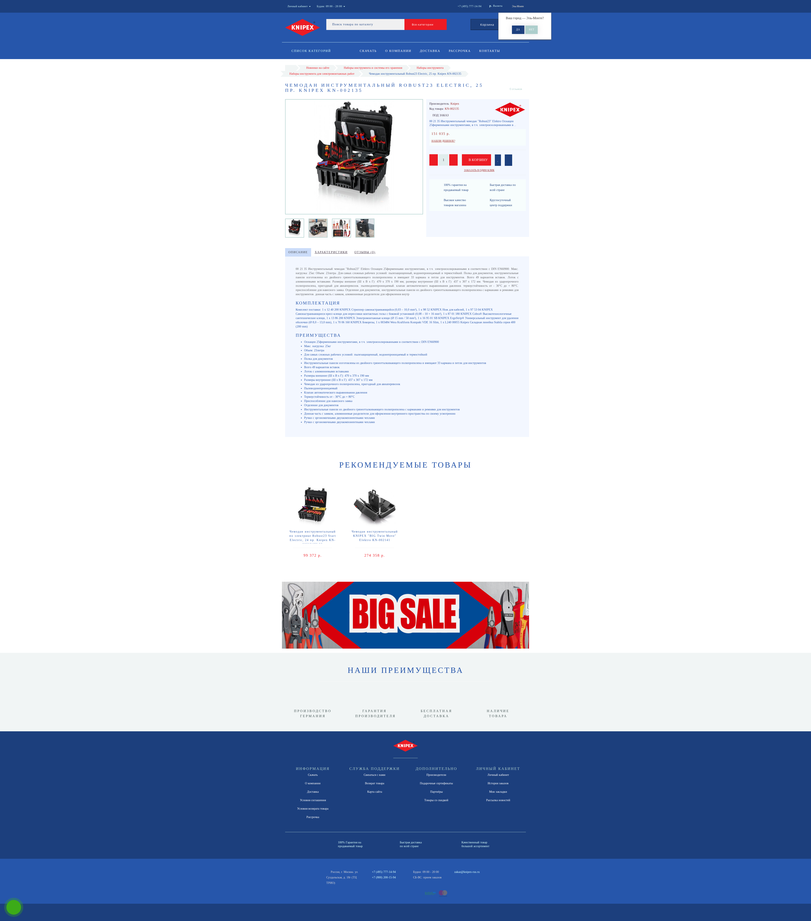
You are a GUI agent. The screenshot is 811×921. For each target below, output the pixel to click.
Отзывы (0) (365, 252)
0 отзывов (516, 89)
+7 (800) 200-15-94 (384, 877)
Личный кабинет (498, 774)
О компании (398, 51)
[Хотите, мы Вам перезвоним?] (13, 907)
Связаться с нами (374, 774)
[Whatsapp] (452, 877)
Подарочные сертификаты (436, 783)
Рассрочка (460, 51)
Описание (298, 252)
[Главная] (290, 67)
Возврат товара (374, 783)
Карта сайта (374, 791)
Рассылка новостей (498, 800)
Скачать (368, 51)
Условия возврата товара (312, 808)
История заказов (498, 783)
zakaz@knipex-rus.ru (467, 872)
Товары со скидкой (436, 800)
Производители (436, 774)
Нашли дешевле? (443, 140)
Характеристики (331, 252)
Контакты (489, 51)
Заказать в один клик (479, 170)
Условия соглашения (313, 800)
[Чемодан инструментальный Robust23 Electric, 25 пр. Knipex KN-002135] (294, 228)
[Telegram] (459, 877)
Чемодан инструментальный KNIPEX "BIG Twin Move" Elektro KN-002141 (375, 536)
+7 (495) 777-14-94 (384, 872)
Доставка (430, 51)
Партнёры (436, 791)
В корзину (478, 160)
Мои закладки (498, 791)
